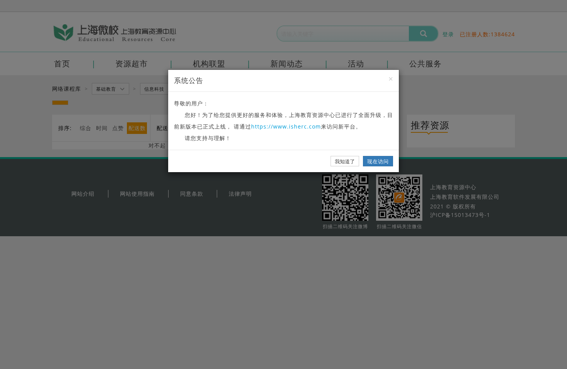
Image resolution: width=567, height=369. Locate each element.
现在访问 (378, 161)
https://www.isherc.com (286, 126)
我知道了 (345, 161)
